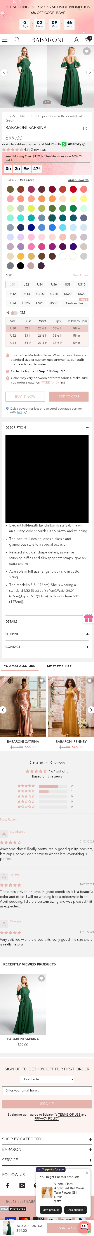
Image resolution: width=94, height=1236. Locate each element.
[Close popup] (86, 1172)
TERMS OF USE (69, 1115)
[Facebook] (7, 1185)
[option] (23, 76)
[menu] (4, 39)
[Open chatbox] (84, 1227)
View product (50, 1209)
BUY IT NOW (25, 396)
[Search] (17, 39)
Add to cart (69, 396)
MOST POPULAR (59, 666)
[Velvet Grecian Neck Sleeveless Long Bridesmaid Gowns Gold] (71, 706)
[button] (4, 72)
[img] (10, 842)
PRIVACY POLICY (47, 1118)
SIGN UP (47, 1104)
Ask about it (75, 1209)
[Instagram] (22, 1185)
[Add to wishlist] (87, 51)
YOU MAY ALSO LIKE (19, 666)
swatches (33, 382)
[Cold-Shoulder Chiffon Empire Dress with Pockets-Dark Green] (23, 1004)
